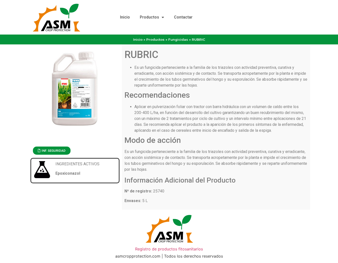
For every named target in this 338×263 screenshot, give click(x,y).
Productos (149, 17)
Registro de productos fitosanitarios (169, 248)
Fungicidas (178, 39)
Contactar (183, 17)
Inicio (125, 17)
